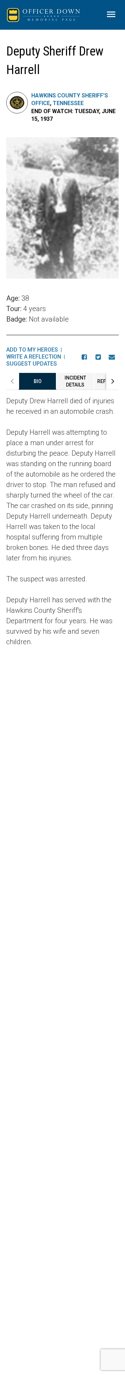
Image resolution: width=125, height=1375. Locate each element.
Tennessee (68, 103)
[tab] (37, 381)
